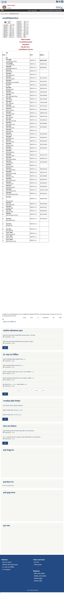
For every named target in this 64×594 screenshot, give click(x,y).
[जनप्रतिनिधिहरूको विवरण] (8, 29)
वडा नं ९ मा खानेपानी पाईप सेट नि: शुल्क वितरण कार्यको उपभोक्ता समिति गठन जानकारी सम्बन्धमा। (22, 437)
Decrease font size (61, 7)
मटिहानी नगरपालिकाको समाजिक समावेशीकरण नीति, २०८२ (14, 359)
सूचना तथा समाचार (6, 562)
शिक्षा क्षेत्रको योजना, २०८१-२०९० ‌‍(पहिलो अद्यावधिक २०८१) (15, 384)
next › (36, 390)
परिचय (6, 13)
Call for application (29, 10)
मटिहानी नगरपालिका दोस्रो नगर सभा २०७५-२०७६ (13, 410)
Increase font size (57, 7)
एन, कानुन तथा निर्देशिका (8, 567)
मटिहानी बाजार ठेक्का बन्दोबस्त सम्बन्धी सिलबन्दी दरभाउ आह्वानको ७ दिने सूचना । (18, 341)
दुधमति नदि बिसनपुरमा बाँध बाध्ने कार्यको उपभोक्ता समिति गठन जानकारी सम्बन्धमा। (19, 430)
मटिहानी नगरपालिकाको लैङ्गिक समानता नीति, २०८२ (13, 365)
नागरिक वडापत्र (38, 564)
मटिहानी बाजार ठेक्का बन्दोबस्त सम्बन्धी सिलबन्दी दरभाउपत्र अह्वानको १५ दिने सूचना (19, 335)
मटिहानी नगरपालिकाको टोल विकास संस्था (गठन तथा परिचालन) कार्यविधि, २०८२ (18, 378)
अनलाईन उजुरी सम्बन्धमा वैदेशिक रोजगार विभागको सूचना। (47, 10)
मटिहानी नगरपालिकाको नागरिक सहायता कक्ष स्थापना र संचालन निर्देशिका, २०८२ (18, 371)
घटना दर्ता (36, 562)
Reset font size (59, 7)
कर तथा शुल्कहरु (6, 569)
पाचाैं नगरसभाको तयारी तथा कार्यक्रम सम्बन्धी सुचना (13, 405)
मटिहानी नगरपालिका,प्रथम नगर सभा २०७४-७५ (12, 414)
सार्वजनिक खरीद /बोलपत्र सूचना (10, 564)
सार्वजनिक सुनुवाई (38, 578)
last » (43, 390)
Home (2, 13)
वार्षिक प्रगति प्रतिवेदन (39, 573)
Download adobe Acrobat (47, 314)
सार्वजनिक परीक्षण (38, 581)
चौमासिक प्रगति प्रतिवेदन (40, 576)
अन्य (5, 347)
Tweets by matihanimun (8, 485)
